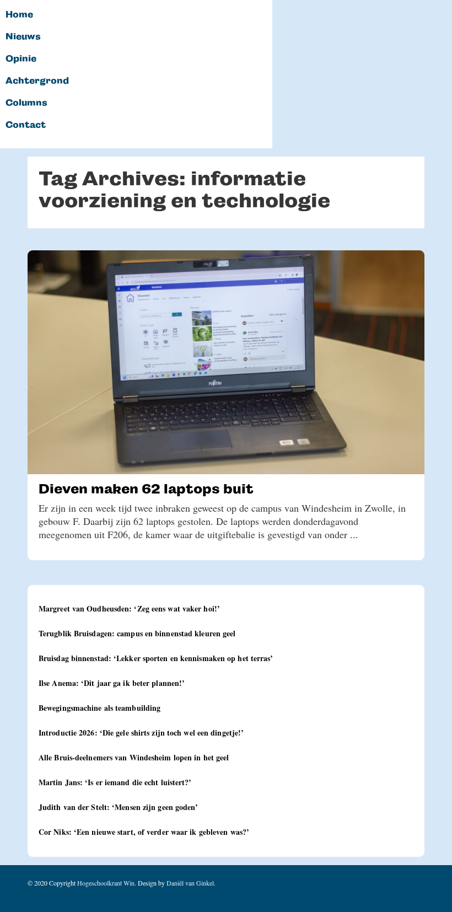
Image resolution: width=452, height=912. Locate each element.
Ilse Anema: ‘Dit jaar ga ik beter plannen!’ (112, 683)
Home (19, 15)
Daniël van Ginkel (190, 882)
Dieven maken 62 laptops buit (146, 489)
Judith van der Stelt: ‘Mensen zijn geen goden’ (118, 807)
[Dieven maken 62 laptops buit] (226, 362)
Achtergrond (37, 81)
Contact (26, 125)
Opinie (21, 59)
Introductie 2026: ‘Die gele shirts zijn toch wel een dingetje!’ (141, 732)
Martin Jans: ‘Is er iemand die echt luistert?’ (115, 782)
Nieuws (23, 37)
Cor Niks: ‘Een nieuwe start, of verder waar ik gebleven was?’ (144, 832)
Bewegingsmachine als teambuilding (99, 707)
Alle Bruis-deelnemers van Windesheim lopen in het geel (134, 757)
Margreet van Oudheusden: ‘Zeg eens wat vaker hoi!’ (129, 608)
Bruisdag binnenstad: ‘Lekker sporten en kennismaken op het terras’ (156, 658)
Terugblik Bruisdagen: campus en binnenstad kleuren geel (137, 633)
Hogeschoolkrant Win (105, 882)
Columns (26, 103)
